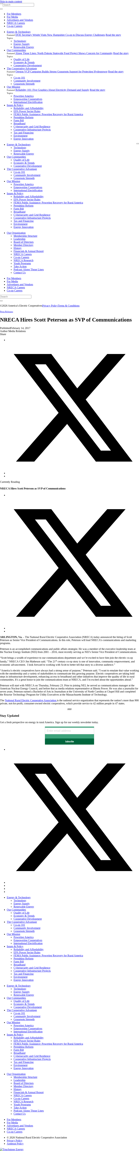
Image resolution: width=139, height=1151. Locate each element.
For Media (12, 16)
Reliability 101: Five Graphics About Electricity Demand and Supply (52, 89)
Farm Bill (19, 120)
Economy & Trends (24, 62)
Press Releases (6, 311)
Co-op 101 (19, 77)
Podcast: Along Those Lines (29, 269)
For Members (14, 13)
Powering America (24, 96)
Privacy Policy (50, 305)
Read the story (113, 34)
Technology (20, 41)
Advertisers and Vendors (20, 20)
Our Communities (16, 50)
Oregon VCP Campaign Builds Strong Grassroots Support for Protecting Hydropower (61, 71)
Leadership (19, 238)
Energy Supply (22, 44)
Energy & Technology (19, 31)
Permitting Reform (23, 117)
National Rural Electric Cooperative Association (31, 700)
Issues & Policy (15, 105)
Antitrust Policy (15, 1143)
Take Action (20, 266)
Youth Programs (22, 263)
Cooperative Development (28, 65)
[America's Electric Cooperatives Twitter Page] (73, 882)
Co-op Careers (14, 26)
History (18, 248)
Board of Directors (24, 242)
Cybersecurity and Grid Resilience (32, 126)
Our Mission (13, 86)
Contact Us (20, 272)
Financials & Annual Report (29, 251)
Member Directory (23, 245)
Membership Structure (25, 235)
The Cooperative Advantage (22, 68)
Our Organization (16, 232)
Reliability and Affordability (29, 108)
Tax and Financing (24, 132)
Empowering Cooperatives (28, 99)
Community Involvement (27, 80)
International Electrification (28, 102)
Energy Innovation (24, 138)
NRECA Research (23, 260)
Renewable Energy (24, 47)
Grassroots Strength (24, 83)
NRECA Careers (16, 23)
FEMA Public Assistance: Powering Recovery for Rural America (48, 114)
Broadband (19, 123)
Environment (20, 135)
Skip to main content (11, 1)
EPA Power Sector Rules (27, 111)
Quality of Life (21, 59)
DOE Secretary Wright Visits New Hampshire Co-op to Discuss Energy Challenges (60, 34)
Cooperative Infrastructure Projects (32, 129)
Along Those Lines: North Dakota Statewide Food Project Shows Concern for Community (64, 53)
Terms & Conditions (69, 305)
